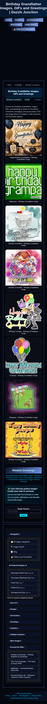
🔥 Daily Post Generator (23, 29)
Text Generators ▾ (34, 20)
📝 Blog (14, 552)
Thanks (37, 475)
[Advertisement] (23, 56)
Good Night (22, 475)
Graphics (19, 20)
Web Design (16, 24)
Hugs (31, 479)
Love (21, 477)
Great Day (23, 479)
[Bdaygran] (23, 398)
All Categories (24, 695)
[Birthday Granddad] (23, 224)
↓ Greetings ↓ (14, 622)
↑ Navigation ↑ (15, 534)
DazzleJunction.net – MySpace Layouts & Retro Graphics (23, 676)
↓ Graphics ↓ (14, 628)
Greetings (18, 85)
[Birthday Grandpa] (23, 311)
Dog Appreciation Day (22, 573)
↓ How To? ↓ (14, 603)
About (15, 695)
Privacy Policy (36, 695)
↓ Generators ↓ (15, 615)
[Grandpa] (23, 356)
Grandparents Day (20, 592)
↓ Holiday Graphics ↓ (17, 634)
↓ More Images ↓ (15, 641)
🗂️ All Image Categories (20, 542)
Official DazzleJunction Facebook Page (24, 698)
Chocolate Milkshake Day (23, 578)
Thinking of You (11, 477)
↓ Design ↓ (13, 609)
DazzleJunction (26, 693)
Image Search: (24, 509)
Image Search (30, 24)
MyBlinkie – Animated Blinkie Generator (22, 669)
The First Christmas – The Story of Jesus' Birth (23, 662)
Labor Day (17, 583)
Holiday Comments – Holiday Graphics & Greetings (22, 656)
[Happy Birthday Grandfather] (23, 138)
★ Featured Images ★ (18, 565)
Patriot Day (18, 588)
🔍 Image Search (17, 547)
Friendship (28, 477)
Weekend (38, 477)
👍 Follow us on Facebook (21, 557)
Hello (31, 475)
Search (23, 515)
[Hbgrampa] (23, 182)
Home (8, 20)
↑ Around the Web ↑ (17, 647)
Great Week (13, 479)
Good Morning (11, 475)
